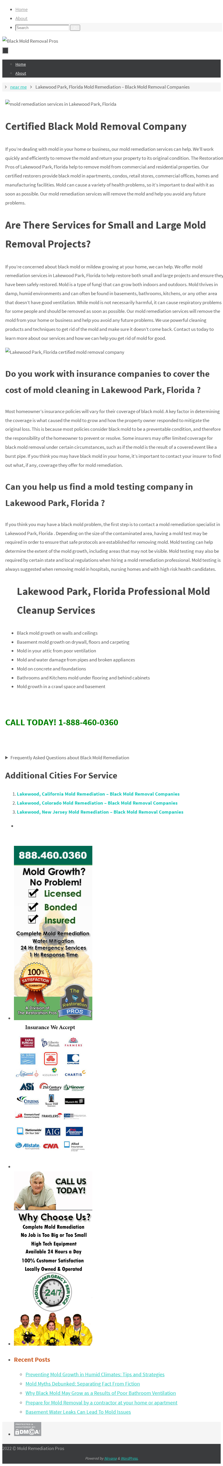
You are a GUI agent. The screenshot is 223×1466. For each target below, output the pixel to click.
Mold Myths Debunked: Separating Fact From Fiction (83, 1383)
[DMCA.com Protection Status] (27, 1434)
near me (18, 87)
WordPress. (129, 1458)
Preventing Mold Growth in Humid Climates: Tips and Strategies (95, 1374)
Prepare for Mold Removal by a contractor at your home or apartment (101, 1402)
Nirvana (110, 1458)
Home (21, 9)
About (21, 18)
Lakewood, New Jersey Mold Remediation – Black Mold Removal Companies (100, 812)
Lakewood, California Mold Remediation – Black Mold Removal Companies (98, 794)
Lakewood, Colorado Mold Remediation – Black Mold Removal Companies (97, 803)
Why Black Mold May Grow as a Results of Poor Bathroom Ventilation (101, 1393)
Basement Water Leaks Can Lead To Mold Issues (78, 1411)
